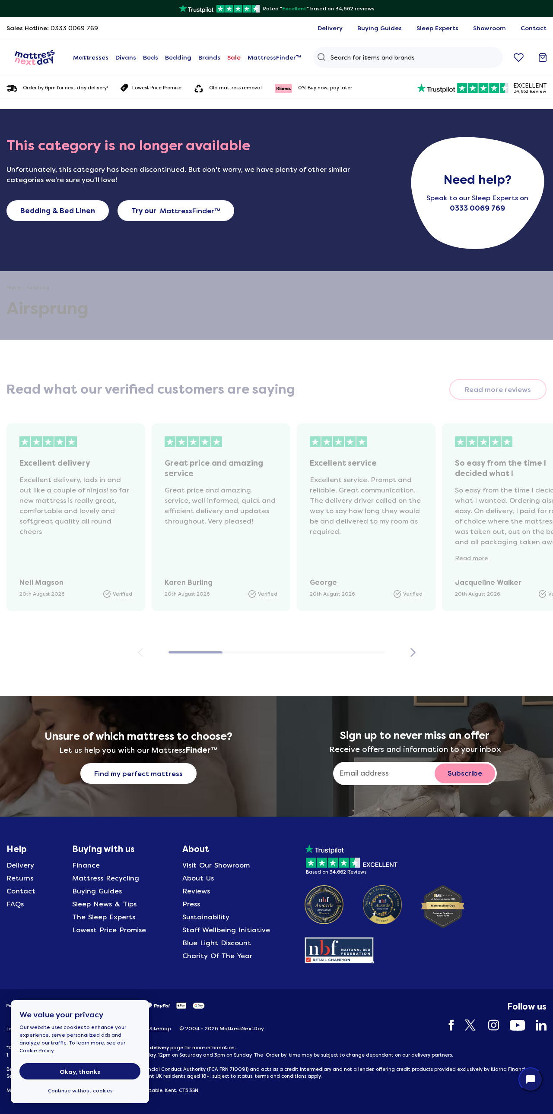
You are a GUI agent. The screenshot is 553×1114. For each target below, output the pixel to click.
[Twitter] (466, 1025)
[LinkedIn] (537, 1025)
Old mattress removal (235, 88)
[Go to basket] (542, 57)
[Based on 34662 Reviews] (351, 858)
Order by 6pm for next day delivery (65, 88)
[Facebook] (447, 1025)
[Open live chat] (530, 1079)
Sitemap (160, 1029)
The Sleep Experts (103, 917)
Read (471, 558)
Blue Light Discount (216, 943)
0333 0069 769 (477, 208)
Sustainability (205, 917)
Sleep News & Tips (104, 904)
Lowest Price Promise (156, 88)
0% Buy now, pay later (325, 88)
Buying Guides (97, 891)
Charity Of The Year (217, 956)
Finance (86, 865)
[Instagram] (489, 1025)
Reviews (196, 891)
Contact (20, 891)
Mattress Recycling (105, 878)
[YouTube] (513, 1025)
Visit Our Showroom (216, 865)
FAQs (15, 904)
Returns (19, 878)
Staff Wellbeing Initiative (226, 930)
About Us (198, 878)
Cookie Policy (36, 1051)
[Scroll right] (413, 652)
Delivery (20, 865)
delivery (159, 1048)
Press (191, 904)
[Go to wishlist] (518, 57)
